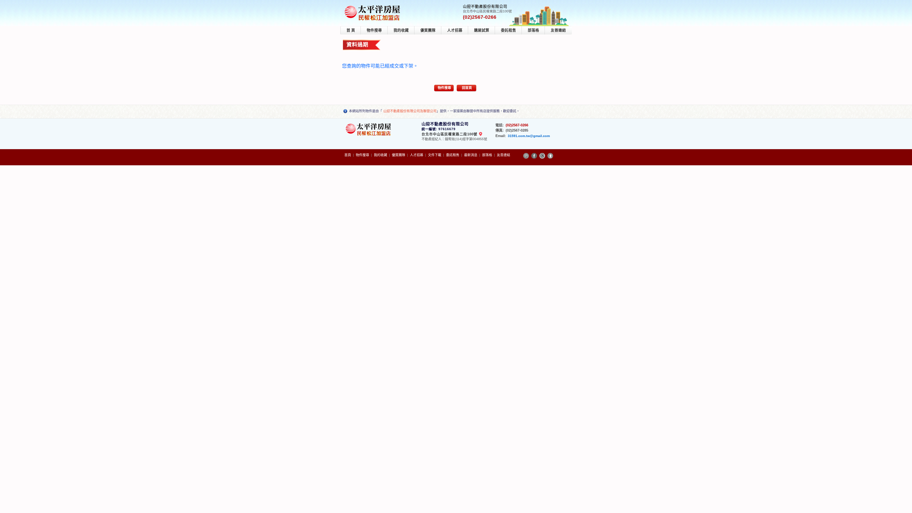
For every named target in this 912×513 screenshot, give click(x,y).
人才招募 (454, 30)
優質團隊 (428, 30)
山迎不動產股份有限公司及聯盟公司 (410, 111)
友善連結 (558, 30)
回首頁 (467, 88)
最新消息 (471, 155)
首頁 (348, 155)
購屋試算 (481, 30)
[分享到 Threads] (542, 156)
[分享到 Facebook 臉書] (534, 156)
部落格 (533, 30)
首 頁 (351, 30)
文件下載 (435, 155)
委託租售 (508, 30)
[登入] (550, 156)
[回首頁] (373, 6)
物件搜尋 (374, 30)
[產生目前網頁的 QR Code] (526, 156)
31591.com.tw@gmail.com (529, 136)
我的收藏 (401, 30)
